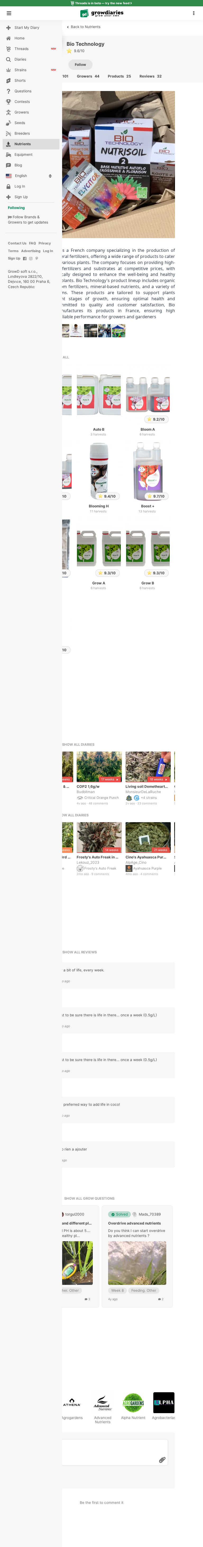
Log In (48, 251)
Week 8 (117, 1290)
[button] (195, 13)
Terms (13, 251)
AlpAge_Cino (136, 862)
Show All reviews (79, 952)
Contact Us (17, 243)
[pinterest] (37, 261)
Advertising (30, 251)
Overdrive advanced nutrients (134, 1223)
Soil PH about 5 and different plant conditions (64, 1223)
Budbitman (86, 791)
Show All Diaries (78, 745)
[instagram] (31, 261)
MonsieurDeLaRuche (143, 791)
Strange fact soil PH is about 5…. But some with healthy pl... (62, 1233)
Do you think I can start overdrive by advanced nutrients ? (136, 1233)
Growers (15, 222)
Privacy (45, 243)
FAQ (32, 243)
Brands (30, 217)
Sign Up (14, 258)
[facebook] (24, 261)
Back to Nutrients (85, 27)
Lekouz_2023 (88, 862)
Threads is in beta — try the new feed (102, 3)
